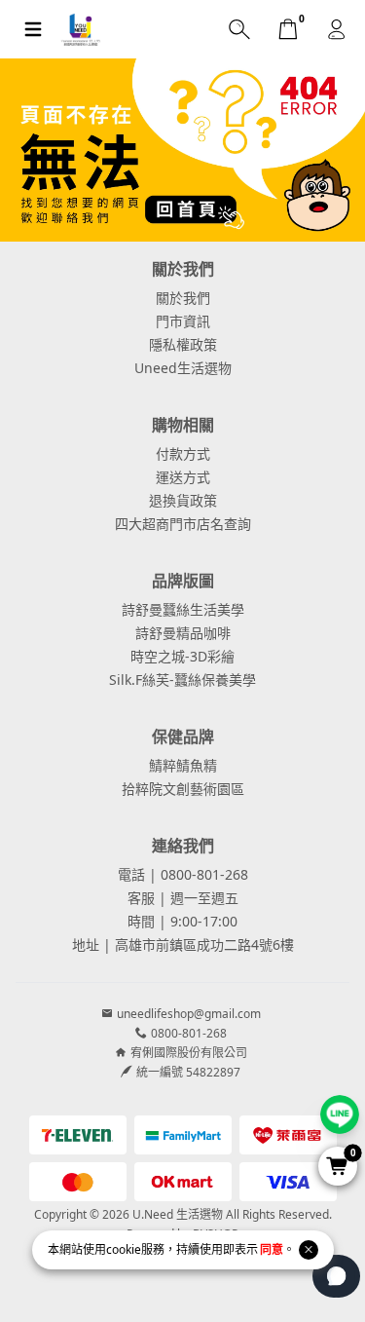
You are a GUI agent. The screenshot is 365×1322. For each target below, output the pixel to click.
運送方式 (183, 477)
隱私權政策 (183, 344)
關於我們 (183, 297)
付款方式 (183, 453)
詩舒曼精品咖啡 (183, 632)
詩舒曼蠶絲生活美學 (183, 609)
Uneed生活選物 (183, 368)
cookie (123, 1249)
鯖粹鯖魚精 (183, 765)
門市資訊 (183, 321)
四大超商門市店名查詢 (183, 523)
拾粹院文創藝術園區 (183, 788)
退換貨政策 (183, 500)
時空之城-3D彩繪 (182, 656)
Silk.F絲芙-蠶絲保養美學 (182, 679)
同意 (271, 1249)
